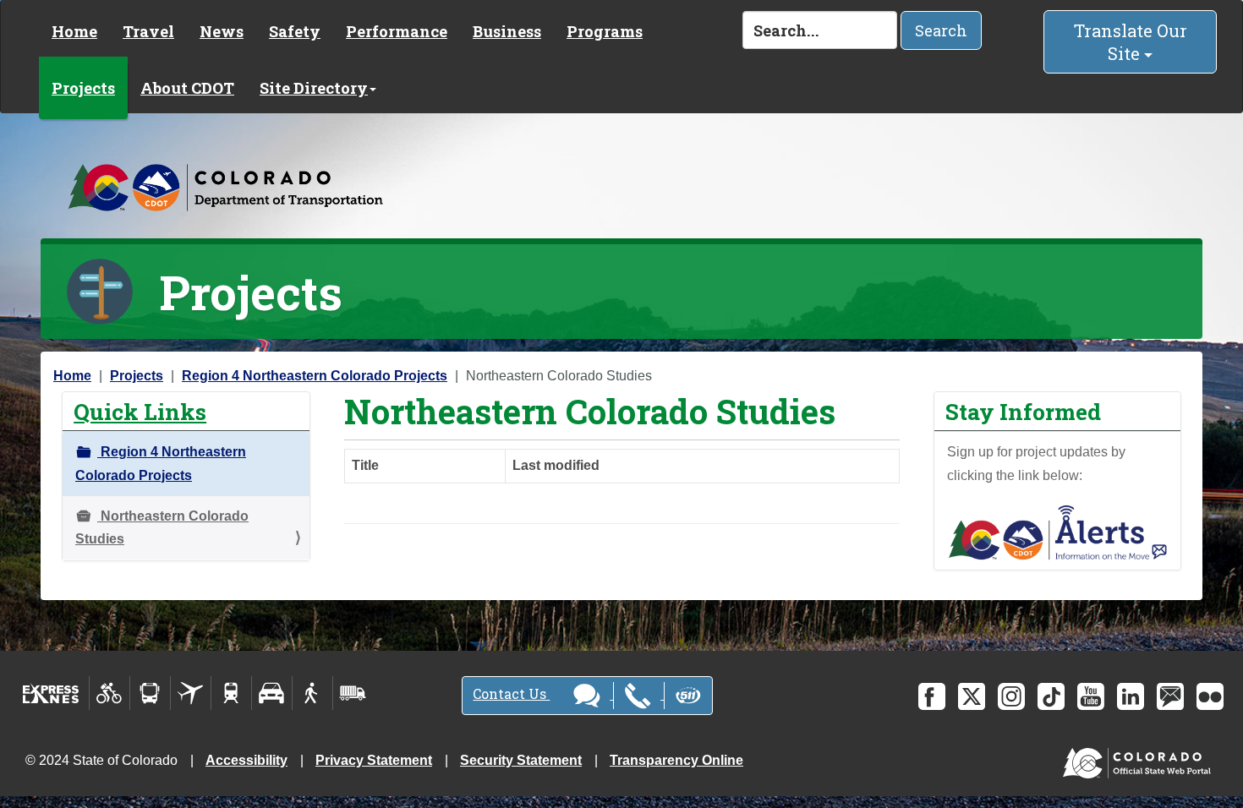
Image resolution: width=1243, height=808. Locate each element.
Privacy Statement (373, 760)
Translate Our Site (1130, 41)
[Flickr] (1210, 696)
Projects (83, 88)
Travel (148, 31)
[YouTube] (1091, 696)
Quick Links (140, 411)
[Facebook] (932, 696)
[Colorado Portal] (1140, 759)
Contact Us (511, 693)
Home (74, 31)
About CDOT (187, 88)
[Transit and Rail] (150, 693)
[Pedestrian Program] (312, 693)
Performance (396, 31)
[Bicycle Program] (109, 693)
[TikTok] (1051, 696)
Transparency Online (676, 760)
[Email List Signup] (1170, 696)
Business (507, 31)
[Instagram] (1011, 696)
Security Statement (521, 760)
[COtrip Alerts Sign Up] (1058, 531)
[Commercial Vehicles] (352, 693)
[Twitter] (971, 696)
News (222, 31)
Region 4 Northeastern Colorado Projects (314, 376)
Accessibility (246, 760)
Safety (294, 31)
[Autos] (272, 693)
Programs (605, 31)
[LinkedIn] (1130, 696)
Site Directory (314, 88)
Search (941, 30)
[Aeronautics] (190, 693)
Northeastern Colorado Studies (162, 527)
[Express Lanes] (51, 693)
